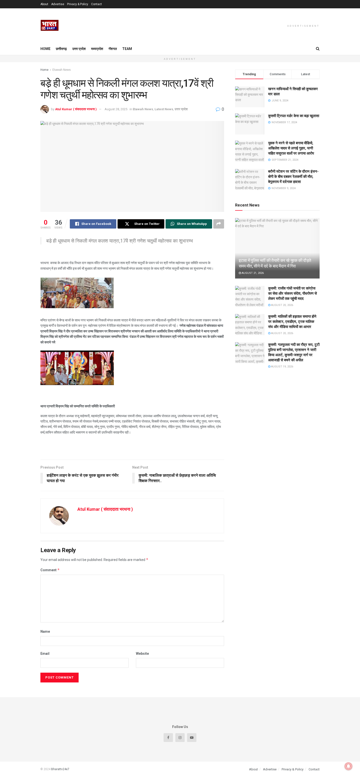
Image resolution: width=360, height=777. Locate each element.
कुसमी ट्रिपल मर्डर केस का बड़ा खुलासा (293, 116)
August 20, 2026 (281, 305)
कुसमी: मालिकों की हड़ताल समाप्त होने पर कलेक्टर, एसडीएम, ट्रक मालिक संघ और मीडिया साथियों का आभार (292, 321)
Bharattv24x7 (60, 769)
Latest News (164, 109)
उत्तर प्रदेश (79, 49)
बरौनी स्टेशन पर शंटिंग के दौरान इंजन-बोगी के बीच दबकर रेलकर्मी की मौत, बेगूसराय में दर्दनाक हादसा (293, 176)
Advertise (57, 4)
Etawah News (61, 70)
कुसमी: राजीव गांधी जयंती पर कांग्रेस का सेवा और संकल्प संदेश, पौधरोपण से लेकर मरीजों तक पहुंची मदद (292, 293)
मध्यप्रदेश (97, 49)
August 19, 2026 (281, 366)
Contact (96, 4)
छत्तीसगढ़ (61, 49)
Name (45, 631)
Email (44, 654)
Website (142, 654)
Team (127, 49)
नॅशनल (112, 49)
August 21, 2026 (252, 273)
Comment (50, 570)
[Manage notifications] (348, 766)
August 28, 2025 (116, 109)
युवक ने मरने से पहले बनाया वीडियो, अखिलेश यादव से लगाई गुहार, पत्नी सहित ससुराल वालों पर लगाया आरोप (291, 148)
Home (45, 49)
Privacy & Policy (77, 4)
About (44, 4)
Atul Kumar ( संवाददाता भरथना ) (76, 109)
